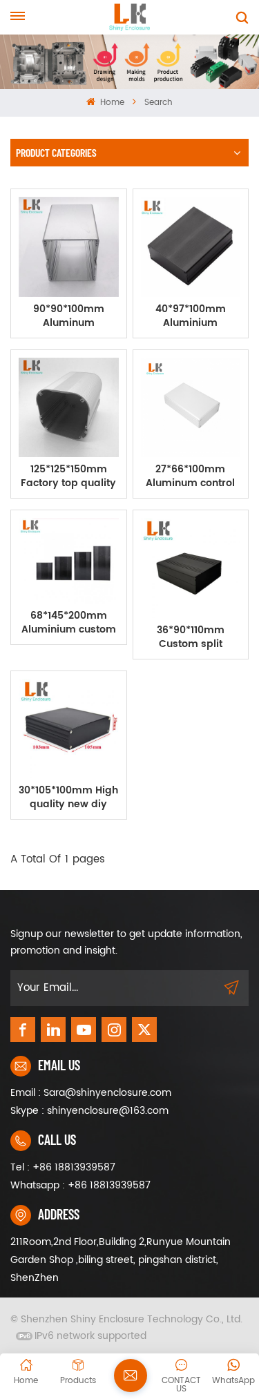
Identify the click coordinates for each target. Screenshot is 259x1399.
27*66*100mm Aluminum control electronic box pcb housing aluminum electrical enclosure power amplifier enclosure (191, 476)
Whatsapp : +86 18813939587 (80, 1185)
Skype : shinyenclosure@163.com (89, 1111)
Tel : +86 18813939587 (62, 1167)
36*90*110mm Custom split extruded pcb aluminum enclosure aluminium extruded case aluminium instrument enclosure (191, 637)
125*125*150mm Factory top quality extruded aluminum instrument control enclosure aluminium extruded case (68, 476)
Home (110, 102)
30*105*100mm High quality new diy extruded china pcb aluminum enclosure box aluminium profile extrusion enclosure (68, 797)
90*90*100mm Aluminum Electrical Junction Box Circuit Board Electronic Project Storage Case (68, 316)
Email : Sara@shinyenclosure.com (90, 1093)
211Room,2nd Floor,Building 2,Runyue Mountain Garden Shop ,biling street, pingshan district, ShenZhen (120, 1260)
